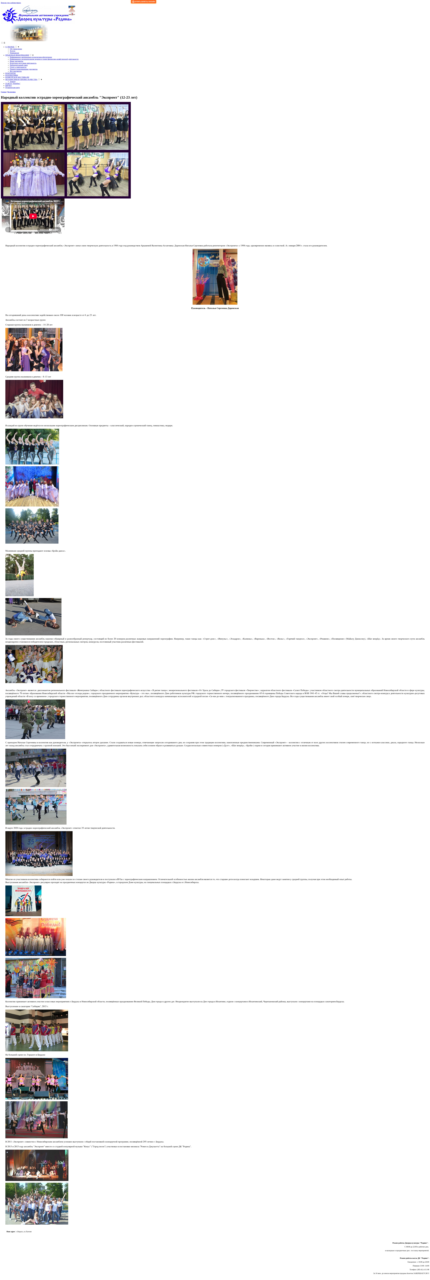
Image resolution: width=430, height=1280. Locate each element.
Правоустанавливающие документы (24, 69)
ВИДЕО (8, 86)
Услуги (12, 51)
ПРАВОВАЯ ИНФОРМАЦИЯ (17, 55)
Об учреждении (16, 49)
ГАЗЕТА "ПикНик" (12, 83)
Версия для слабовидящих (11, 3)
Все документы (16, 71)
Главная (3, 92)
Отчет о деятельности (18, 67)
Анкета (12, 81)
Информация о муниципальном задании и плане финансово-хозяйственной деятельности (44, 59)
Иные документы (16, 61)
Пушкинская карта (12, 88)
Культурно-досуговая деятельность (23, 63)
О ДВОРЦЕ (9, 47)
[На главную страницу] (38, 23)
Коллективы (12, 92)
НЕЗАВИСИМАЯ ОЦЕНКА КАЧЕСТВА (21, 79)
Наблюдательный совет (19, 65)
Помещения (14, 53)
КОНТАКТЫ (10, 73)
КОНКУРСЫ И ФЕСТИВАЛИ (17, 77)
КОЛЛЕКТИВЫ (11, 75)
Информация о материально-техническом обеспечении (31, 57)
